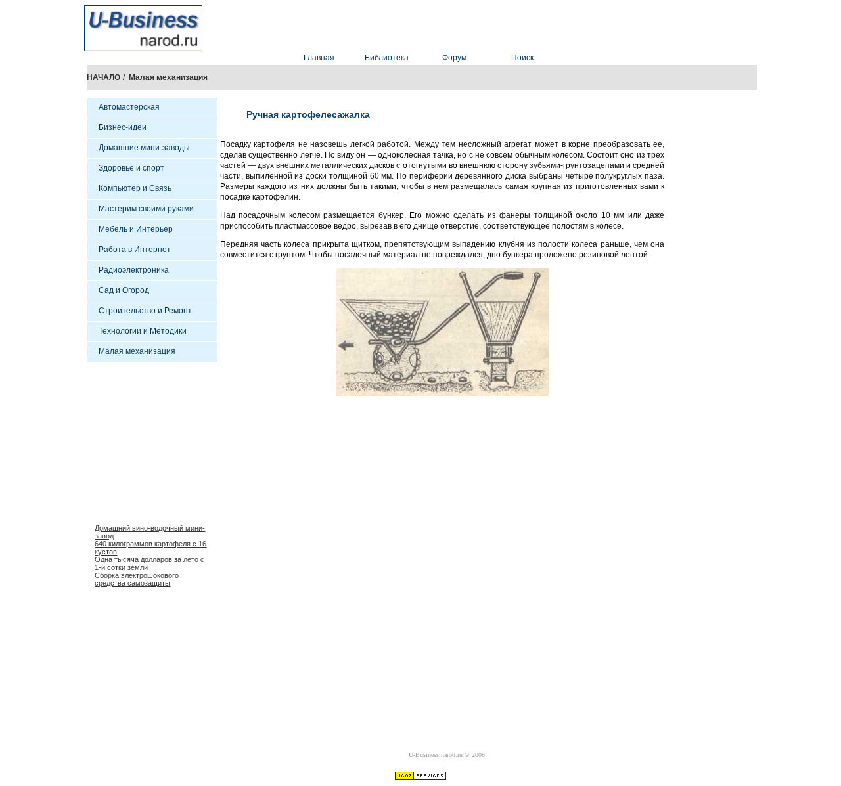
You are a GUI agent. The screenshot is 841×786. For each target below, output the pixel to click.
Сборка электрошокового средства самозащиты (137, 579)
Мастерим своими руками (146, 208)
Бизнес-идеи (123, 127)
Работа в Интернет (135, 249)
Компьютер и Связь (135, 188)
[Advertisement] (478, 25)
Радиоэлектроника (134, 269)
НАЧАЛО (103, 77)
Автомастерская (129, 107)
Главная (319, 57)
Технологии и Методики (143, 331)
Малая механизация (168, 77)
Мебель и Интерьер (136, 229)
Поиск (522, 57)
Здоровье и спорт (131, 168)
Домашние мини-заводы (144, 147)
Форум (454, 57)
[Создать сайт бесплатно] (420, 777)
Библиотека (387, 57)
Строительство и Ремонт (145, 310)
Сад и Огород (124, 290)
